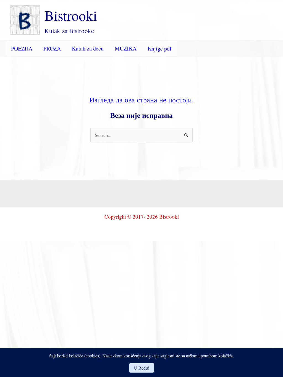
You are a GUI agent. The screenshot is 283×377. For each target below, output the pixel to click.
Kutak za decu (88, 48)
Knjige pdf (160, 48)
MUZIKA (126, 48)
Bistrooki (70, 15)
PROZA (52, 48)
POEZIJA (21, 48)
